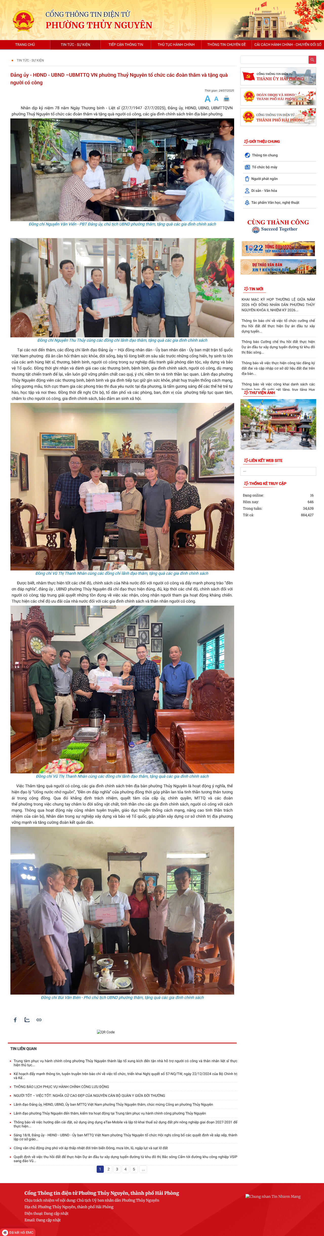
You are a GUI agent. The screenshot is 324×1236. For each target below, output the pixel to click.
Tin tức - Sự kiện (30, 61)
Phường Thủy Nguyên (99, 25)
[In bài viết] (226, 98)
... (143, 1169)
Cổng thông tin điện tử (88, 14)
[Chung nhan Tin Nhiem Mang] (273, 1196)
